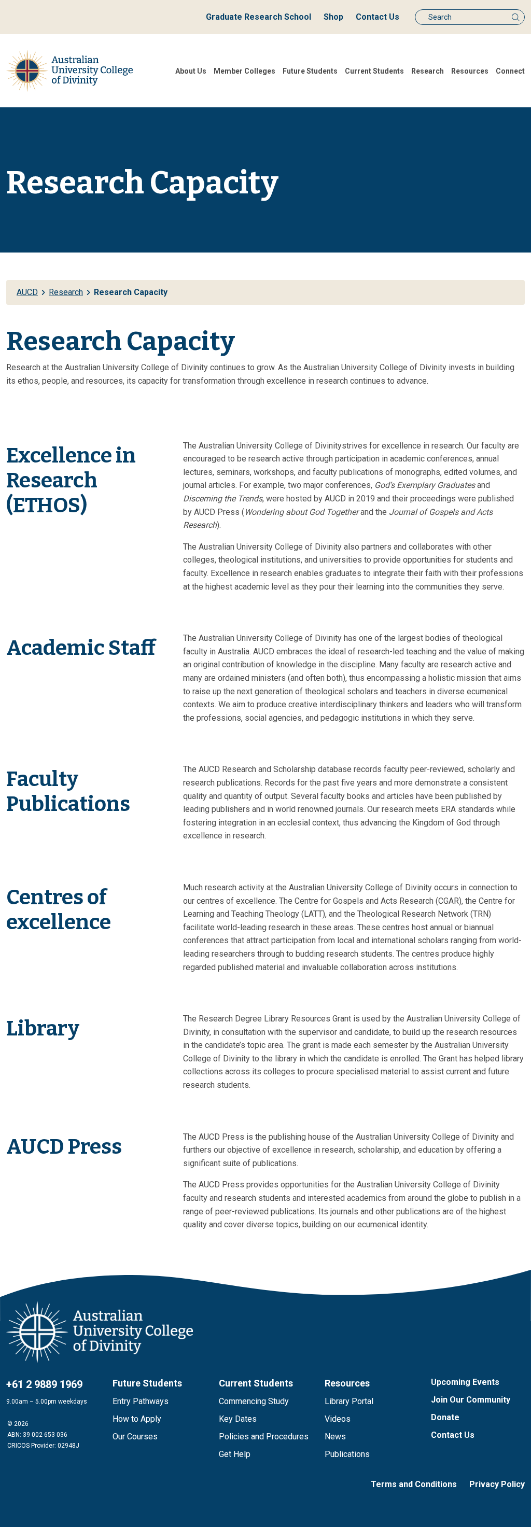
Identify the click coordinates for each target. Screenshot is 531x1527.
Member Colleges (244, 71)
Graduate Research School (258, 17)
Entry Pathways (141, 1401)
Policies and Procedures (264, 1436)
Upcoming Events (465, 1382)
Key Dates (238, 1419)
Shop (333, 17)
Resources (469, 71)
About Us (190, 71)
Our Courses (135, 1436)
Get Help (234, 1454)
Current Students (374, 71)
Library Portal (349, 1401)
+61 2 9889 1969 (44, 1384)
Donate (445, 1417)
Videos (338, 1419)
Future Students (310, 71)
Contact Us (377, 17)
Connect (510, 71)
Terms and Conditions (414, 1484)
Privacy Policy (497, 1484)
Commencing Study (254, 1401)
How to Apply (137, 1419)
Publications (347, 1454)
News (335, 1436)
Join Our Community (470, 1400)
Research (427, 71)
